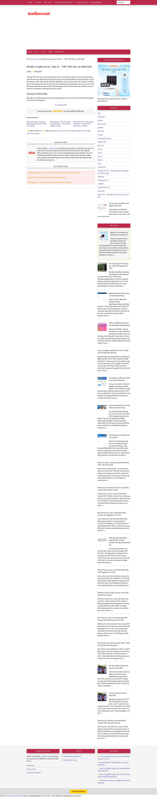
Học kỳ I (62, 131)
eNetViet (100, 127)
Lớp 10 (100, 149)
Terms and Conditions (34, 773)
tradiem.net (52, 148)
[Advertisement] (78, 36)
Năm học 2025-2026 (84, 131)
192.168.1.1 (48, 796)
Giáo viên (101, 131)
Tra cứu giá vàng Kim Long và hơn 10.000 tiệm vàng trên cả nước (118, 266)
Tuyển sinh (101, 191)
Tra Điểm (100, 184)
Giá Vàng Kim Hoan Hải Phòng (14, 796)
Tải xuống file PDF (61, 105)
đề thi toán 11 (55, 131)
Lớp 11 (40, 131)
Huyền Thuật (102, 142)
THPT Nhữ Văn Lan (33, 133)
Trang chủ (32, 59)
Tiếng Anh (101, 176)
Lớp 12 (100, 156)
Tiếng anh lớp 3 (103, 180)
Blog (38, 59)
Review (100, 160)
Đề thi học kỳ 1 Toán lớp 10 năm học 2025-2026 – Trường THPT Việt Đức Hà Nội (60, 124)
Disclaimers (30, 765)
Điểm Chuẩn (102, 124)
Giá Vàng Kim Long (70, 760)
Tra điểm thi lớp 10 (104, 187)
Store (99, 163)
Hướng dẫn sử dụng (104, 138)
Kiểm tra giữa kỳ (71, 131)
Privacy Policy (31, 769)
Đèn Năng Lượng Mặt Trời (72, 756)
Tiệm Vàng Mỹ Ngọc (78, 791)
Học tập (100, 135)
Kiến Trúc (101, 145)
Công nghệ (101, 117)
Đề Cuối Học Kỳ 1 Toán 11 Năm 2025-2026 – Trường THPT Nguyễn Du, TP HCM (83, 124)
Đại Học (100, 120)
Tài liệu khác (102, 167)
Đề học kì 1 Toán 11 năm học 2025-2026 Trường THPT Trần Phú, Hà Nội (37, 124)
